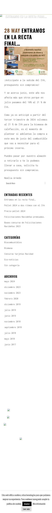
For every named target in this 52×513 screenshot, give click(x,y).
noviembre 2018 (12, 321)
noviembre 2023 (12, 293)
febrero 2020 (11, 298)
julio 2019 (10, 310)
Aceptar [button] (27, 503)
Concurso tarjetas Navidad (18, 254)
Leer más (26, 509)
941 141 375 (39, 410)
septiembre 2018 (13, 327)
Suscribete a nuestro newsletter (26, 453)
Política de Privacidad (26, 475)
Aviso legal (26, 467)
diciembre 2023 (12, 287)
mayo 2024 (9, 281)
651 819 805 (39, 417)
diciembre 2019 (12, 304)
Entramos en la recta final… (20, 199)
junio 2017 (10, 344)
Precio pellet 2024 (14, 211)
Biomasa (8, 248)
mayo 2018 (9, 339)
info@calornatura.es (37, 424)
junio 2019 (10, 316)
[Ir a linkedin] (32, 439)
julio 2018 (10, 333)
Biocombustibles (13, 242)
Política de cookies (26, 482)
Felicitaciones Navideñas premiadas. (24, 217)
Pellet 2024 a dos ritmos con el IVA (24, 205)
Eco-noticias (11, 259)
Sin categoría (11, 265)
